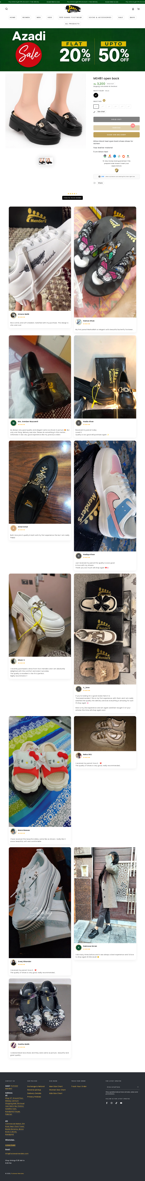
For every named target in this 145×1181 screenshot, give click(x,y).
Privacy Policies (34, 1097)
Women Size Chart (57, 1090)
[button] (6, 9)
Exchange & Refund (35, 1086)
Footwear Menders (17, 1173)
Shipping (96, 86)
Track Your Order (79, 1086)
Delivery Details (34, 1093)
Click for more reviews (72, 198)
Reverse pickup (34, 1090)
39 (116, 106)
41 (128, 106)
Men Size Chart (56, 1086)
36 (96, 106)
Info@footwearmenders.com (16, 1153)
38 (109, 106)
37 (103, 106)
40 (122, 106)
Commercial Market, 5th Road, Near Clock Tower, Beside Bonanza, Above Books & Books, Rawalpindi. (15, 1129)
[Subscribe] (138, 1087)
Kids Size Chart (55, 1093)
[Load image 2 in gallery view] (49, 161)
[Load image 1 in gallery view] (42, 161)
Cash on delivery (116, 135)
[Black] (95, 95)
